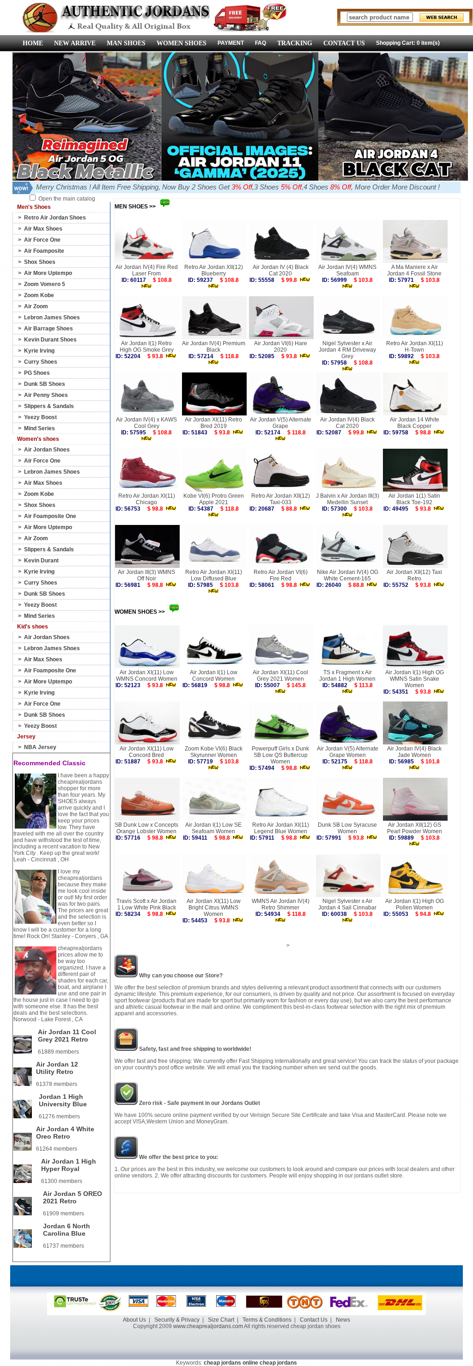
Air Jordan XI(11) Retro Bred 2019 (213, 422)
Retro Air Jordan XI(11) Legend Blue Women (280, 828)
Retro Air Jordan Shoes (55, 217)
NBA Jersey (40, 747)
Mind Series (39, 428)
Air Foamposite (44, 251)
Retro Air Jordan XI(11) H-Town (414, 346)
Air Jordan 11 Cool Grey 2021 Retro (67, 1035)
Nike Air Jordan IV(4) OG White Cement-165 (347, 575)
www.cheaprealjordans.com (208, 1326)
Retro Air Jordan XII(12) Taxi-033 (280, 499)
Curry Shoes (40, 362)
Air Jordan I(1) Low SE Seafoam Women (213, 828)
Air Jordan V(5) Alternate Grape (280, 422)
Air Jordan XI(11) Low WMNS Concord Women (146, 675)
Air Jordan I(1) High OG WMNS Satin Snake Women (414, 679)
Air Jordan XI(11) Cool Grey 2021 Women (280, 675)
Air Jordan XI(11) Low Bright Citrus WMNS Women (214, 907)
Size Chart (221, 1320)
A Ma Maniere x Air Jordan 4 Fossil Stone (414, 270)
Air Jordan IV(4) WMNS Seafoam (347, 270)
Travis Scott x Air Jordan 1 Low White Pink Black (146, 904)
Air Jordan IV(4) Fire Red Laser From (146, 270)
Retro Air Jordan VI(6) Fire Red (281, 575)
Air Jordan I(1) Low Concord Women (213, 675)
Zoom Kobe (39, 295)
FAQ (260, 43)
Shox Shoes (39, 262)
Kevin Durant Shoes (50, 339)
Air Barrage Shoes (48, 328)
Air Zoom (36, 306)
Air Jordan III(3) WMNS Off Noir (146, 575)
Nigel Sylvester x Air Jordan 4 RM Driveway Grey (347, 350)
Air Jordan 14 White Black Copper (414, 422)
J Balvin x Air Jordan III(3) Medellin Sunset (347, 499)
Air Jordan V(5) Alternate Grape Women (347, 751)
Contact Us (313, 1320)
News (343, 1320)
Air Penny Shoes (46, 395)
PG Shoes (37, 373)
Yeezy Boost (40, 417)
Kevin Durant (41, 560)
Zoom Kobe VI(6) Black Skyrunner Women (214, 751)
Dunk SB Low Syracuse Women (347, 828)
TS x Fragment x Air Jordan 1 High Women (347, 675)
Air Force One (42, 240)
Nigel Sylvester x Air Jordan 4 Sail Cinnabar (347, 904)
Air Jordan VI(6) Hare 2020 (280, 346)
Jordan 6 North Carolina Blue (66, 1229)
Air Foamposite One (50, 516)
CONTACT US (344, 43)
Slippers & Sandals (49, 406)
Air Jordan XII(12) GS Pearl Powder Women (414, 828)
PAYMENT (231, 43)
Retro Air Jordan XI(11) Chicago (146, 499)
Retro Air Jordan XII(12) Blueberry (213, 270)
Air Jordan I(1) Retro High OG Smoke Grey (147, 346)
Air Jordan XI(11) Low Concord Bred (147, 751)
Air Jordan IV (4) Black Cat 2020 (281, 270)
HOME (33, 43)
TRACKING (294, 43)
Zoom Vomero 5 (44, 284)
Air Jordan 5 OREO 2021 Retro (72, 1197)
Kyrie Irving (39, 351)
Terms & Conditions (267, 1320)
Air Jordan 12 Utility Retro (57, 1068)
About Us (134, 1320)
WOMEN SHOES (181, 43)
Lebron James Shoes (52, 317)
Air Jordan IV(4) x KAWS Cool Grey (146, 422)
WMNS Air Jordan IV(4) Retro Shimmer (280, 904)
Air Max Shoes (43, 229)
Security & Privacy (177, 1320)
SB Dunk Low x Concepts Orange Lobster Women (146, 828)
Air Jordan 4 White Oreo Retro (65, 1132)
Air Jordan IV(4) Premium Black (213, 346)
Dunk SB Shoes (44, 384)
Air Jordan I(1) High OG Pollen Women (414, 904)
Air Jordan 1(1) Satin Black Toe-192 (414, 499)
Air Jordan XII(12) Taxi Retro (414, 575)
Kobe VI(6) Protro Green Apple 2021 (213, 499)
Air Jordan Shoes (47, 449)
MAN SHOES (126, 43)
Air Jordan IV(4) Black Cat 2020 (347, 422)
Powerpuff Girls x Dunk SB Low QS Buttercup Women (280, 755)
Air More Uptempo (48, 273)
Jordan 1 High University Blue (63, 1100)
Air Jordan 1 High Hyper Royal (68, 1165)
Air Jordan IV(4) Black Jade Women (414, 751)
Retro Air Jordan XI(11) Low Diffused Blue (213, 575)
